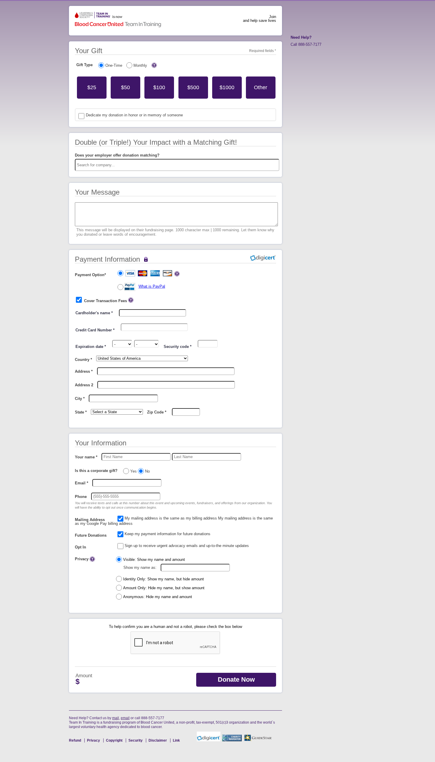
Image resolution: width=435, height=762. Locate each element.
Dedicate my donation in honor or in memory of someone (134, 115)
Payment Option (90, 275)
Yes (133, 471)
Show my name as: (140, 567)
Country (83, 360)
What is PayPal (151, 286)
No (147, 471)
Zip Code (156, 412)
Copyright (114, 740)
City (80, 398)
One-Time (113, 65)
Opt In (80, 547)
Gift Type (84, 65)
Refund (75, 740)
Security (136, 740)
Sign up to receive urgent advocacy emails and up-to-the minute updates (187, 545)
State (81, 412)
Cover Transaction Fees (105, 301)
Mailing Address (90, 520)
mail (115, 718)
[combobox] (177, 165)
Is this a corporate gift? (96, 471)
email (125, 718)
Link (176, 740)
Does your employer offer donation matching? (117, 155)
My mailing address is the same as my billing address (171, 518)
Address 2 (84, 385)
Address (84, 371)
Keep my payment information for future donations (167, 534)
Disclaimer (158, 740)
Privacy (82, 559)
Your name (86, 457)
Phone (81, 497)
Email (81, 483)
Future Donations (91, 535)
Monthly (140, 65)
